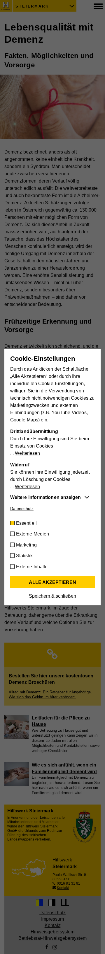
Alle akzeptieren (52, 582)
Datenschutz (22, 508)
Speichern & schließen (52, 595)
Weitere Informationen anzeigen (45, 497)
